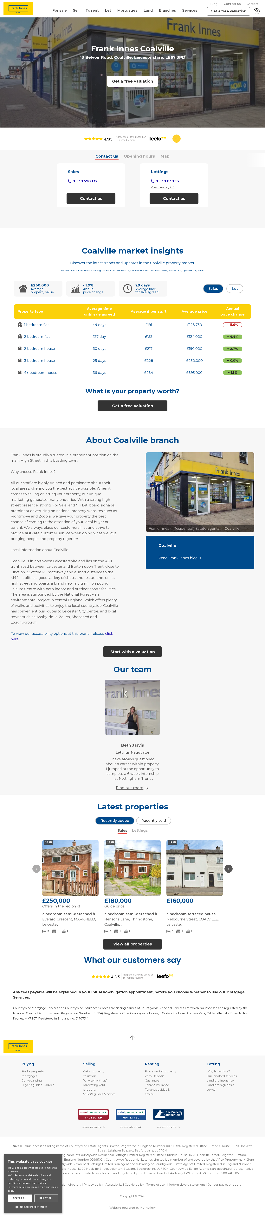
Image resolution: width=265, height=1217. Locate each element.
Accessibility (114, 1184)
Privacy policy (93, 1184)
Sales (213, 288)
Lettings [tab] (140, 830)
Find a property (33, 1071)
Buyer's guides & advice (38, 1085)
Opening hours (139, 156)
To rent (92, 10)
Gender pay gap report (224, 1184)
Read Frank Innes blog (178, 558)
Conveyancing (32, 1080)
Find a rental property (160, 1071)
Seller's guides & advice (99, 1094)
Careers (252, 4)
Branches (167, 10)
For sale (59, 10)
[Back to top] (25, 1046)
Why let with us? (218, 1071)
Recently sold (153, 821)
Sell (76, 10)
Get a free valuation (132, 81)
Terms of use (155, 1184)
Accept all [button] (20, 1198)
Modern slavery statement (186, 1184)
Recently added (114, 821)
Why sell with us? (95, 1080)
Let (108, 10)
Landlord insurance (220, 1080)
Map (165, 156)
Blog (214, 4)
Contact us (232, 4)
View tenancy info (163, 187)
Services (189, 10)
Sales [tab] (122, 830)
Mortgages (127, 10)
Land (148, 10)
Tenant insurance (157, 1085)
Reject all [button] (46, 1198)
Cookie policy (134, 1184)
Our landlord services (222, 1076)
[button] (36, 869)
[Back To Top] (132, 1037)
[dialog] (33, 1183)
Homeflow (148, 1207)
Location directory (68, 1184)
